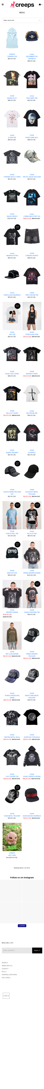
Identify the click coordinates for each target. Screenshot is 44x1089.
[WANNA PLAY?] (12, 80)
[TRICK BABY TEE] (31, 80)
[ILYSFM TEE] (12, 119)
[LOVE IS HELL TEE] (12, 515)
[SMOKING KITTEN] (12, 237)
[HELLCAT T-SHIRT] (12, 395)
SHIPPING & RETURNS (9, 974)
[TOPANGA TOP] (12, 38)
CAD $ (6, 996)
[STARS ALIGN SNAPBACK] (12, 277)
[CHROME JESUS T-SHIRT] (12, 158)
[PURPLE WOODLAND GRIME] (12, 677)
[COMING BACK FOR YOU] (31, 198)
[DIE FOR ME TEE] (31, 395)
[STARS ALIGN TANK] (31, 316)
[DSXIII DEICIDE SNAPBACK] (31, 797)
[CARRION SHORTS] (31, 237)
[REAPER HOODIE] (12, 594)
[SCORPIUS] (31, 434)
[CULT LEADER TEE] (12, 758)
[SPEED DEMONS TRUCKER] (31, 635)
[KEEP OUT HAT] (12, 554)
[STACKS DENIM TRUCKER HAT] (12, 473)
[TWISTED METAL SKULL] (12, 719)
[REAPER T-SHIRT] (31, 355)
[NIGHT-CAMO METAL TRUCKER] (31, 677)
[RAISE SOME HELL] (31, 119)
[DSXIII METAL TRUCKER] (12, 797)
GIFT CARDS (6, 978)
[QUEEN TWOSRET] (12, 434)
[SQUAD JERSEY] (12, 198)
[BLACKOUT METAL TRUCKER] (31, 473)
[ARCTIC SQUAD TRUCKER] (31, 158)
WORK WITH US (7, 966)
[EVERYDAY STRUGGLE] (31, 719)
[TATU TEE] (12, 316)
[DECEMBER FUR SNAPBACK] (31, 38)
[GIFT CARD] (12, 837)
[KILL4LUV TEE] (31, 515)
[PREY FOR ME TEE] (31, 277)
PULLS (4, 971)
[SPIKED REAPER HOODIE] (31, 554)
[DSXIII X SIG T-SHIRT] (12, 355)
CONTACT (5, 969)
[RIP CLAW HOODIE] (12, 635)
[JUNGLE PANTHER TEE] (31, 594)
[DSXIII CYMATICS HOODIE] (31, 758)
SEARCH (5, 963)
